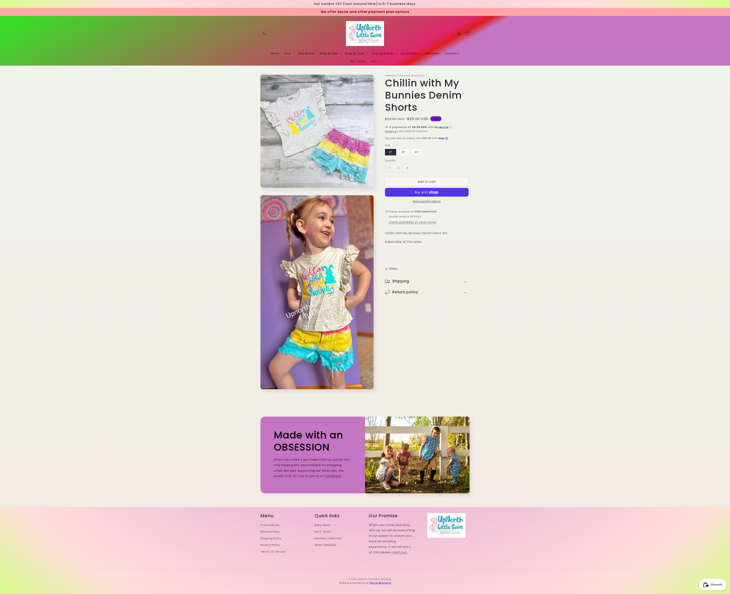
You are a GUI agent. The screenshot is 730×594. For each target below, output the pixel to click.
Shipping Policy (271, 538)
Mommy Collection (328, 538)
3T (403, 152)
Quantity (390, 160)
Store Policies (269, 525)
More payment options (427, 201)
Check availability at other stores (412, 222)
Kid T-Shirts (323, 532)
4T (417, 152)
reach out (399, 552)
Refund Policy (270, 532)
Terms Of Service (273, 552)
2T (390, 152)
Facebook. (333, 476)
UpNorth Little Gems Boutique (374, 579)
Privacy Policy (270, 545)
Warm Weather (325, 545)
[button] (264, 33)
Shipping (391, 131)
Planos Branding (380, 583)
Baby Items (323, 525)
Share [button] (393, 269)
